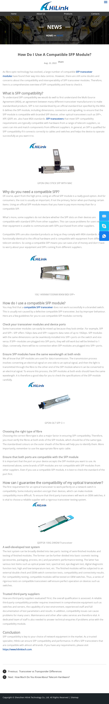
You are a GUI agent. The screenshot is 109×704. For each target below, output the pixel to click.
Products (68, 13)
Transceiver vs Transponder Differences (40, 671)
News (60, 35)
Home (13, 13)
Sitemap (74, 697)
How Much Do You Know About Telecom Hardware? (42, 677)
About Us (41, 13)
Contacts (95, 13)
